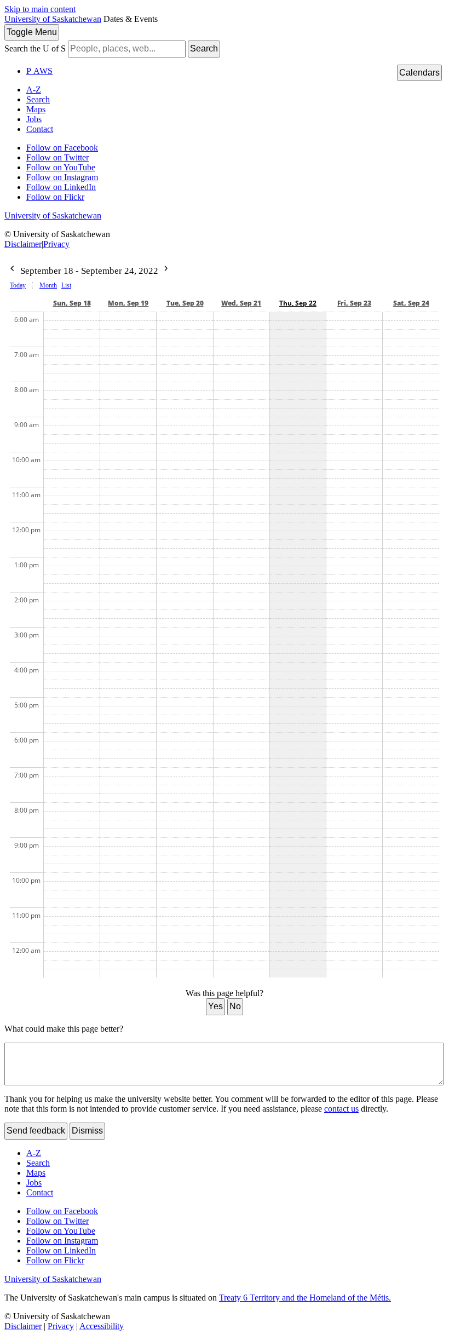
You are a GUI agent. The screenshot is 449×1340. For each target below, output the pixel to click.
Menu (32, 32)
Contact (39, 129)
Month (48, 285)
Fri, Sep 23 (354, 303)
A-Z (33, 89)
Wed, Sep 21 (241, 303)
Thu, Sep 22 (297, 303)
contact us (341, 1108)
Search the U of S (35, 48)
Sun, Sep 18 (72, 303)
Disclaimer (23, 244)
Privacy (56, 244)
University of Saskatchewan (52, 19)
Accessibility (101, 1326)
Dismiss (87, 1130)
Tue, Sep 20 (185, 303)
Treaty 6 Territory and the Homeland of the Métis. (305, 1297)
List (66, 285)
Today (18, 285)
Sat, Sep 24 (411, 303)
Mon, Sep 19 (128, 303)
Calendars (419, 72)
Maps (35, 109)
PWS (39, 71)
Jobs (34, 119)
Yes (215, 1006)
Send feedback (36, 1130)
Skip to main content (40, 9)
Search (204, 48)
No (235, 1006)
